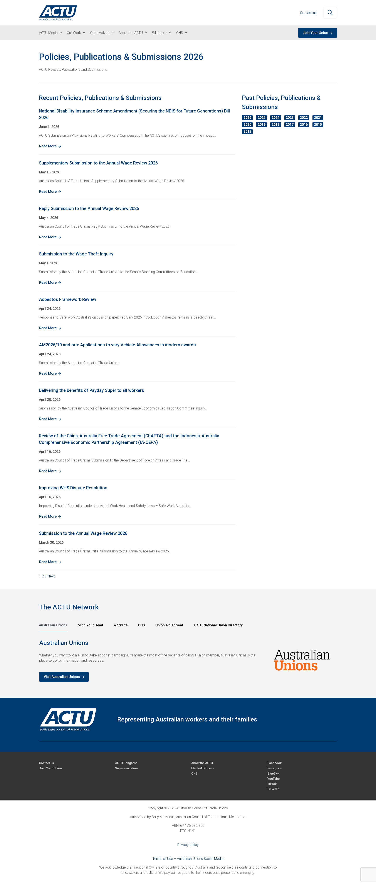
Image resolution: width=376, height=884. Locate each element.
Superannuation (126, 768)
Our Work (74, 33)
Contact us (308, 13)
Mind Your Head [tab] (90, 625)
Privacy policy (188, 845)
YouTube (273, 778)
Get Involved (99, 33)
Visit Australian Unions (62, 677)
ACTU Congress (126, 763)
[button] (330, 13)
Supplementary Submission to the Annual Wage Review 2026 (98, 163)
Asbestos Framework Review (67, 299)
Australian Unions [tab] (53, 625)
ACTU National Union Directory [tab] (218, 625)
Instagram (274, 768)
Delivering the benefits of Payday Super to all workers (91, 390)
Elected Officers (202, 768)
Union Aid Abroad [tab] (169, 625)
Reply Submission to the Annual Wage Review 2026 (89, 208)
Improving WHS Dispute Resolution (73, 487)
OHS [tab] (141, 625)
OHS (179, 33)
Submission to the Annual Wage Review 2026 (83, 533)
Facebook (274, 763)
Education (159, 33)
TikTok (272, 784)
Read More (48, 146)
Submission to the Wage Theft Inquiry (76, 254)
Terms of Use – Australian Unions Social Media (188, 859)
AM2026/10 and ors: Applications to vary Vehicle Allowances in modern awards (117, 344)
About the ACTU (131, 33)
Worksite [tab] (120, 625)
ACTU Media (48, 33)
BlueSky (273, 773)
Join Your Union (315, 33)
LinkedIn (273, 789)
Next (51, 576)
